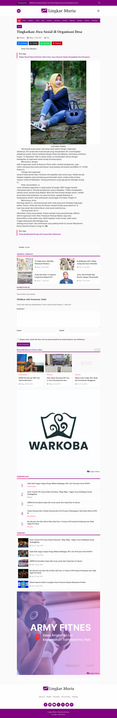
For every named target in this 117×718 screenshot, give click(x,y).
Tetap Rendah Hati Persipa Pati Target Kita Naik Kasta (40, 234)
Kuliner (87, 20)
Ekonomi (57, 20)
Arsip (24, 20)
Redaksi (49, 697)
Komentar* (21, 309)
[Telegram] (67, 705)
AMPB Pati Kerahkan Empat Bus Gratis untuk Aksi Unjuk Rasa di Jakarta (53, 502)
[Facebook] (45, 705)
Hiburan (72, 20)
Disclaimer (56, 697)
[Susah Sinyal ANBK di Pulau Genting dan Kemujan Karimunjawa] (86, 363)
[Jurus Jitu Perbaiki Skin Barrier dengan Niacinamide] (67, 278)
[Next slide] (99, 350)
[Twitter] (58, 705)
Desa (43, 20)
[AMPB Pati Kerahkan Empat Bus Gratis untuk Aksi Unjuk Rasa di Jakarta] (23, 563)
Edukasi (49, 20)
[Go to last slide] (96, 350)
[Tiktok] (63, 705)
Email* (61, 330)
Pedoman (75, 697)
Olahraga (94, 20)
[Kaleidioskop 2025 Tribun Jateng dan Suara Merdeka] (67, 264)
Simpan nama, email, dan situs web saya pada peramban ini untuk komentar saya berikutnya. (52, 339)
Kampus (79, 20)
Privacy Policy (66, 697)
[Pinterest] (71, 705)
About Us (42, 697)
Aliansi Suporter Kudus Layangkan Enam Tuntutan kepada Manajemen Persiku (57, 582)
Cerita (37, 20)
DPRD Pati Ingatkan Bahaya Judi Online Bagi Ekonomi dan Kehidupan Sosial (54, 3)
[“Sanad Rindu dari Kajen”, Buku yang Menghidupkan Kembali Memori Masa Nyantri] (58, 363)
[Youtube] (54, 705)
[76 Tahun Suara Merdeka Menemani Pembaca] (25, 264)
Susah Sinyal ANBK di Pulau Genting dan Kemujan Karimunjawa (85, 380)
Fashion (64, 20)
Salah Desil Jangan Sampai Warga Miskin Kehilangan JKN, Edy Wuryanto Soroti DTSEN (58, 483)
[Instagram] (50, 705)
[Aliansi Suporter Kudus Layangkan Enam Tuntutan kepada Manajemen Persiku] (23, 584)
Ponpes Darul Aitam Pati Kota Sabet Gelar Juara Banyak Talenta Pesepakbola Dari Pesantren (54, 57)
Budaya (30, 20)
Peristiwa (21, 375)
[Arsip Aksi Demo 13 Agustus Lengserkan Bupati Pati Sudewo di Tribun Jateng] (25, 278)
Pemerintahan (31, 486)
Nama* (19, 330)
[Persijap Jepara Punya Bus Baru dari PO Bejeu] (30, 363)
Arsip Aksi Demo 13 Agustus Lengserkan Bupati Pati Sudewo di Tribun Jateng (45, 277)
